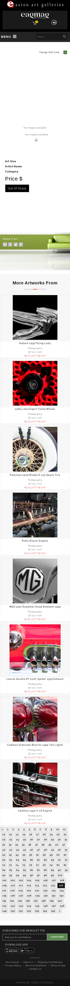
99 (52, 875)
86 (31, 870)
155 (53, 911)
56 (30, 855)
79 (51, 865)
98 (45, 875)
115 (53, 885)
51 (66, 850)
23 (10, 839)
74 (17, 865)
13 (10, 834)
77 (37, 865)
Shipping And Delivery (50, 962)
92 (3, 875)
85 (24, 870)
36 (30, 845)
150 (13, 911)
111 (21, 885)
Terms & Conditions (36, 965)
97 (38, 875)
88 (45, 870)
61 (65, 855)
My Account (12, 962)
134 (12, 901)
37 (36, 845)
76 (30, 865)
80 (58, 865)
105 (37, 880)
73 (10, 865)
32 (3, 845)
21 (65, 834)
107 (54, 880)
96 (31, 875)
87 (38, 870)
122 (45, 890)
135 (20, 901)
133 (4, 901)
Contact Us (35, 969)
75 (24, 865)
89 (52, 870)
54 (17, 855)
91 (66, 870)
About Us (28, 962)
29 (52, 839)
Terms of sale (58, 965)
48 (45, 850)
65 (24, 860)
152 (29, 911)
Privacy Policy (13, 965)
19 (51, 834)
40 (56, 845)
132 (62, 896)
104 (29, 880)
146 (45, 906)
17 (37, 834)
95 (24, 875)
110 (13, 885)
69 (52, 860)
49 (52, 850)
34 (16, 845)
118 (12, 890)
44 (17, 850)
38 (43, 845)
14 (17, 834)
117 (4, 890)
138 (44, 901)
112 (29, 885)
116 (61, 885)
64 (17, 860)
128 (29, 896)
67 (38, 860)
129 (37, 896)
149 (4, 911)
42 (3, 850)
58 (44, 855)
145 (37, 906)
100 (60, 875)
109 (4, 885)
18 (44, 834)
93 (10, 875)
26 (31, 839)
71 (66, 860)
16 (30, 834)
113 (37, 885)
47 (38, 850)
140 (60, 901)
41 (63, 845)
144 (29, 906)
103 (21, 880)
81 (65, 865)
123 (54, 890)
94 (17, 875)
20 (58, 834)
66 (31, 860)
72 (3, 865)
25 (24, 839)
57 (37, 855)
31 (66, 839)
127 (21, 896)
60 (58, 855)
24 (17, 839)
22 (3, 839)
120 (29, 890)
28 (45, 839)
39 (50, 845)
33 (10, 845)
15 (24, 834)
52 (3, 855)
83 (10, 870)
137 (36, 901)
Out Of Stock (17, 188)
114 (45, 885)
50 (59, 850)
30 (59, 839)
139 (52, 901)
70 (59, 860)
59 (51, 855)
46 (31, 850)
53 (10, 855)
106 (45, 880)
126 (13, 896)
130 (46, 896)
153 (37, 911)
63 (10, 860)
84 (17, 870)
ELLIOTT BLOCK (37, 355)
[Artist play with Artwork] (35, 5)
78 (44, 865)
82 (3, 870)
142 (13, 906)
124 (62, 890)
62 (3, 860)
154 (45, 911)
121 (37, 890)
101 (4, 880)
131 (54, 896)
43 (10, 850)
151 (21, 911)
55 (24, 855)
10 (57, 829)
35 (23, 845)
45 (24, 850)
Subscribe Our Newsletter (24, 930)
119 (21, 890)
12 (3, 834)
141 (4, 906)
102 (13, 880)
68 (45, 860)
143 (21, 906)
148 (62, 906)
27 (38, 839)
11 (64, 829)
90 (59, 870)
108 (62, 880)
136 (28, 901)
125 (4, 896)
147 (54, 906)
